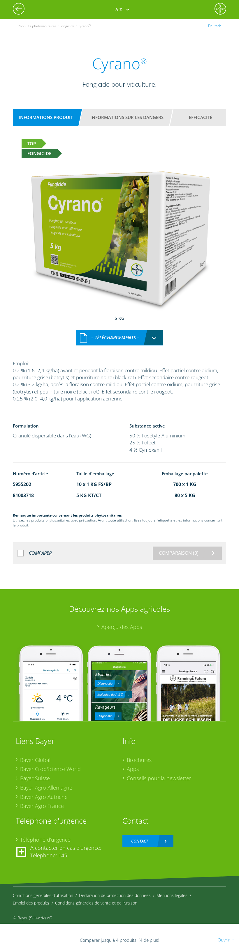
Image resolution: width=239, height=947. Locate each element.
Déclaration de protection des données (115, 895)
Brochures (139, 759)
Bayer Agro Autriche (44, 796)
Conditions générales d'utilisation (43, 895)
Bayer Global (35, 759)
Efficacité (200, 117)
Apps (133, 768)
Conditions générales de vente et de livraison (96, 903)
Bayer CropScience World (50, 768)
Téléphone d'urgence (45, 839)
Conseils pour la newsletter (159, 778)
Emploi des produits (31, 903)
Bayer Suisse (35, 778)
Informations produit (46, 117)
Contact (139, 841)
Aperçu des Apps (121, 626)
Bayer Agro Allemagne (46, 787)
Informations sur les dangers (127, 117)
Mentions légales (172, 895)
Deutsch (214, 25)
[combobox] (119, 337)
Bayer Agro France (42, 805)
